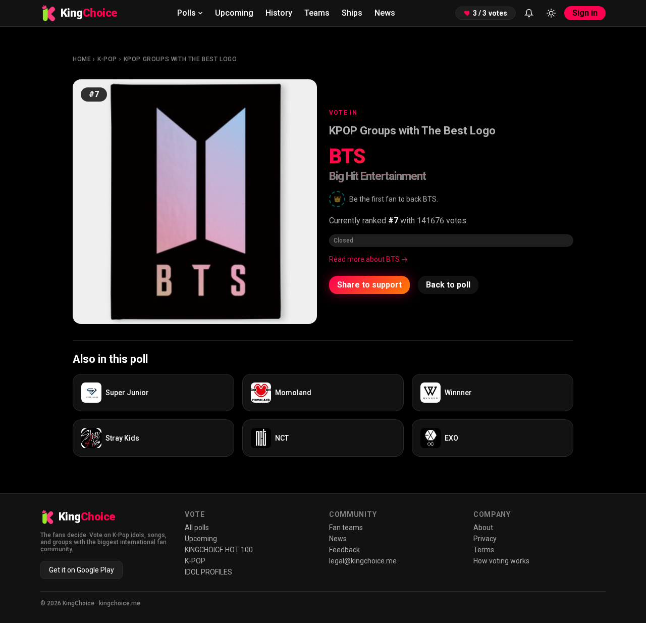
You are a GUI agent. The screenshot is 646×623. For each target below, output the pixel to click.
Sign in (585, 13)
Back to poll (448, 285)
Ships (352, 13)
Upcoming (234, 13)
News (384, 13)
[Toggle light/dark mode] (551, 13)
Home (82, 59)
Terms (483, 550)
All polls (197, 527)
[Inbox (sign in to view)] (529, 13)
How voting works (501, 561)
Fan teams (346, 527)
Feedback (344, 550)
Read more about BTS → (368, 259)
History (278, 13)
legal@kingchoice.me (363, 561)
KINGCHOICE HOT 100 (219, 550)
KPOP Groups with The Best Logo (180, 59)
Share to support (369, 285)
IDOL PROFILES (208, 572)
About (483, 527)
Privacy (485, 539)
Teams (317, 13)
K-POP (107, 59)
